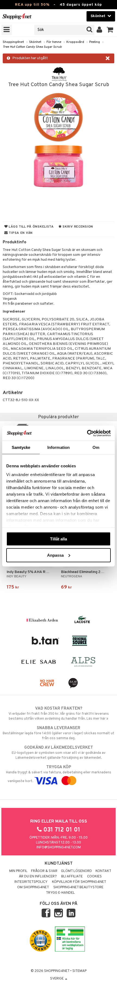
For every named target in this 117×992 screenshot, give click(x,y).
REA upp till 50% (32, 4)
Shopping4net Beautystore (78, 887)
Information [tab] (58, 447)
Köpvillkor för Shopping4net (79, 882)
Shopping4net (13, 42)
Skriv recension (77, 227)
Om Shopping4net (33, 887)
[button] (110, 30)
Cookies (94, 876)
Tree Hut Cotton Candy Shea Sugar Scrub (32, 47)
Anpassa (55, 555)
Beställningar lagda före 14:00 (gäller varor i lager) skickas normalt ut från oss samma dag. (58, 733)
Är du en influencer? (38, 876)
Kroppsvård (75, 42)
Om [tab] (96, 447)
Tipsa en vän (20, 233)
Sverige (57, 979)
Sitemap (79, 971)
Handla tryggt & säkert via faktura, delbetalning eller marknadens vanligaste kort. (58, 774)
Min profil (18, 871)
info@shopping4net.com (58, 847)
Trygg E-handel (60, 893)
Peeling (94, 42)
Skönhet (35, 42)
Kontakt (103, 871)
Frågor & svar (44, 871)
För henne (54, 42)
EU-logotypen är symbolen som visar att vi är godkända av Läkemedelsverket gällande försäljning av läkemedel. (59, 752)
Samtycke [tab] (21, 447)
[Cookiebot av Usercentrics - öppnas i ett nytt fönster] (87, 433)
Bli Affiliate (72, 876)
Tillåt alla (58, 539)
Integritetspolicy (31, 882)
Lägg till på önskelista (31, 227)
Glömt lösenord (76, 871)
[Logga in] (99, 30)
